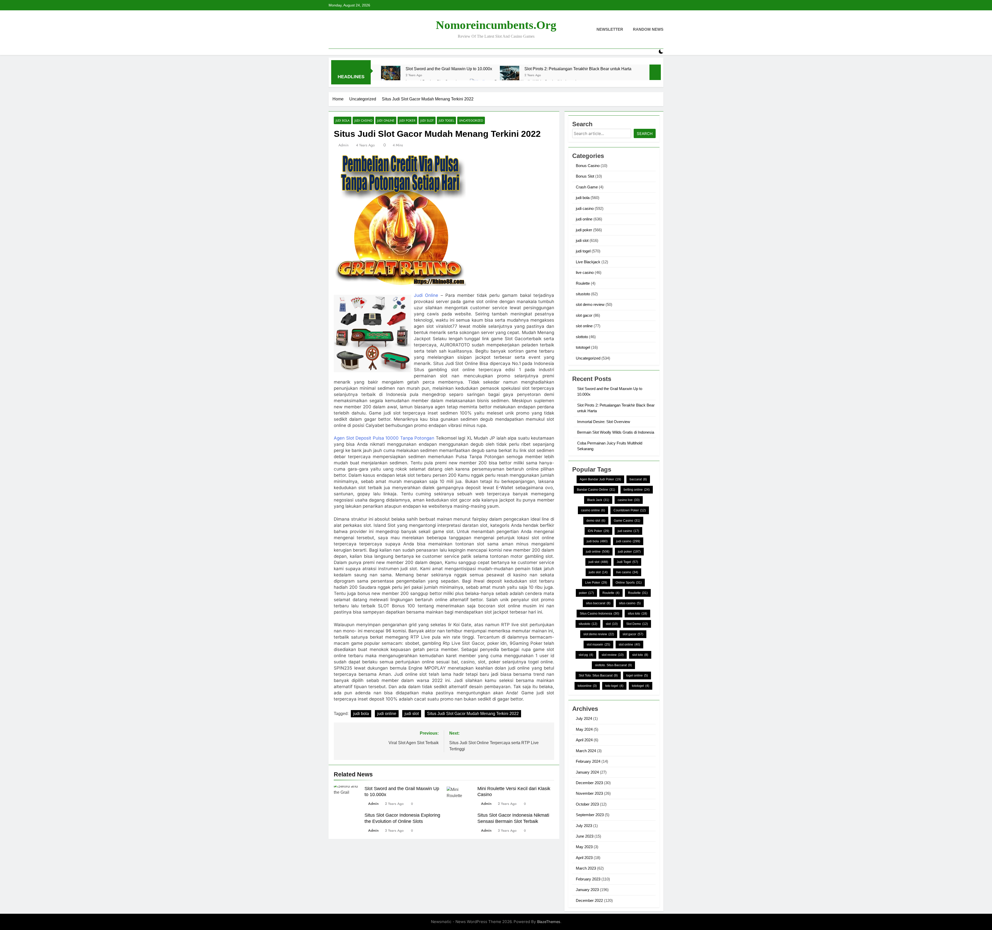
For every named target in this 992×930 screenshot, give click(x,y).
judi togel (446, 120)
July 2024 (584, 718)
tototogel (583, 347)
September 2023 (590, 815)
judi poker (407, 120)
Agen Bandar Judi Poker (600, 479)
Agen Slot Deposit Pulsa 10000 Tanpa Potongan (384, 438)
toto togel (614, 686)
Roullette (638, 593)
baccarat (638, 479)
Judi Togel (627, 562)
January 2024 (587, 772)
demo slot (595, 520)
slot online (584, 326)
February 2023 (588, 879)
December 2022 (589, 900)
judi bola (343, 120)
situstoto (583, 294)
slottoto (582, 337)
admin (343, 145)
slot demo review (590, 304)
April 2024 (584, 740)
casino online (593, 510)
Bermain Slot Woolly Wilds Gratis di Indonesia (615, 432)
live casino (585, 272)
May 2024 (584, 729)
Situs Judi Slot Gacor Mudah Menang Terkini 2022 (473, 713)
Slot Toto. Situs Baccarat (598, 675)
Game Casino (627, 520)
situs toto (637, 613)
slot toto (640, 655)
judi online (385, 120)
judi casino (363, 120)
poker (586, 593)
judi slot (427, 120)
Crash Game (587, 187)
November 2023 (589, 793)
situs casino (630, 603)
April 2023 (584, 857)
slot (612, 624)
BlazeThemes (548, 921)
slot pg (586, 655)
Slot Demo (637, 624)
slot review (613, 655)
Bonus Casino (588, 165)
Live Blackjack (588, 262)
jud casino (628, 531)
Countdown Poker (630, 510)
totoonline (587, 686)
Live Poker (596, 582)
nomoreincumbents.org (496, 25)
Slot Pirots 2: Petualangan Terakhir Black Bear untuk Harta (577, 68)
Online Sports (629, 582)
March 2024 (586, 751)
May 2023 (584, 847)
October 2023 (587, 804)
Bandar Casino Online (596, 489)
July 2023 (584, 825)
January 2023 (587, 889)
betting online (637, 489)
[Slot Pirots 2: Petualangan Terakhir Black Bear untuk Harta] (509, 75)
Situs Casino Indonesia (599, 613)
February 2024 (588, 761)
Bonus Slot (585, 176)
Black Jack (598, 500)
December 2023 (589, 783)
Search (645, 133)
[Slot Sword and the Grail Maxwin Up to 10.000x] (390, 75)
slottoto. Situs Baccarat (613, 665)
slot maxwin (598, 644)
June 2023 (584, 836)
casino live (629, 500)
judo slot (598, 572)
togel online (637, 675)
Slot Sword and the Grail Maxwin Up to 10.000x (449, 68)
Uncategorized (471, 120)
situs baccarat (598, 603)
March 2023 (586, 868)
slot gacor (584, 315)
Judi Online (426, 295)
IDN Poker (598, 531)
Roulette (583, 283)
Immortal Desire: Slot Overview (603, 421)
